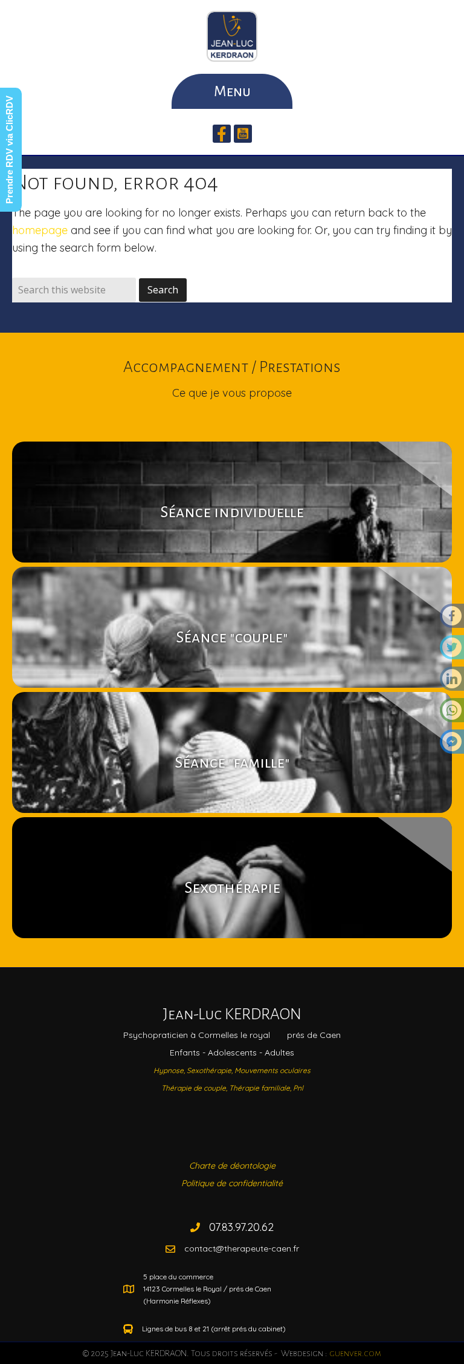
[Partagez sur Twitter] (452, 651)
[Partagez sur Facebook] (452, 619)
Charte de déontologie (232, 1165)
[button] (222, 134)
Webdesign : (330, 1353)
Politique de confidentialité (232, 1183)
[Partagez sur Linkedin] (452, 682)
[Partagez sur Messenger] (452, 745)
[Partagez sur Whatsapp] (452, 713)
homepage (40, 230)
